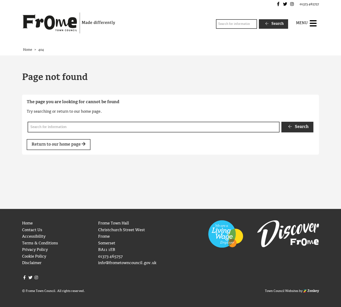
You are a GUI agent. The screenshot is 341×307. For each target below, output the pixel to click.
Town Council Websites (281, 291)
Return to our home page (57, 144)
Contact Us (32, 230)
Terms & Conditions (40, 243)
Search (277, 24)
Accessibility (33, 236)
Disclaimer (32, 263)
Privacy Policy (35, 250)
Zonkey (313, 291)
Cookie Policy (34, 256)
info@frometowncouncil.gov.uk (127, 263)
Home (27, 223)
